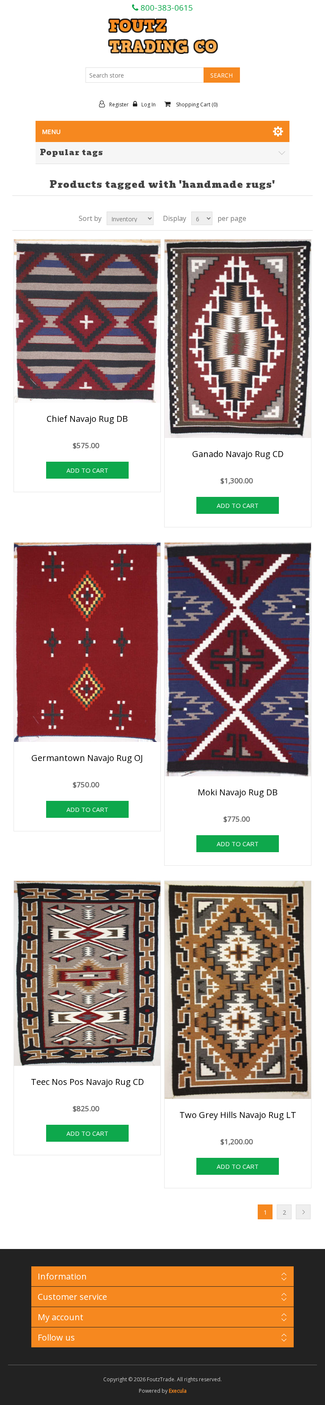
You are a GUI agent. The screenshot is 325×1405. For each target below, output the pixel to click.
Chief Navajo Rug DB (87, 418)
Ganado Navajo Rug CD (238, 454)
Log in (148, 104)
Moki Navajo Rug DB (238, 792)
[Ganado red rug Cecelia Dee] (238, 340)
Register (119, 104)
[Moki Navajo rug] (238, 660)
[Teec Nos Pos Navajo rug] (87, 974)
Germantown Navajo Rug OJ (87, 758)
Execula (178, 1390)
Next (303, 1211)
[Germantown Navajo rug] (87, 643)
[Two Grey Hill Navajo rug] (238, 991)
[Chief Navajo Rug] (87, 322)
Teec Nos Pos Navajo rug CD (87, 1081)
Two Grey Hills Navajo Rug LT (237, 1115)
